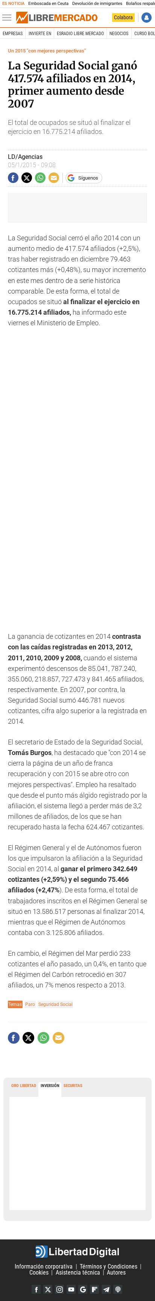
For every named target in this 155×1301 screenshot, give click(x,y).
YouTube (71, 1289)
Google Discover (82, 1289)
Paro (30, 1004)
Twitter (47, 1289)
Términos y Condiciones (108, 1266)
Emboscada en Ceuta (48, 3)
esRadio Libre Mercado (80, 33)
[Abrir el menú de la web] (8, 17)
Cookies (39, 1272)
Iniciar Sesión (146, 17)
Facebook (36, 1289)
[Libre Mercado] (57, 18)
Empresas (13, 33)
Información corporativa (44, 1266)
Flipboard (94, 1289)
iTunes (117, 1289)
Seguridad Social (55, 1004)
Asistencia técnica (78, 1272)
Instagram (59, 1289)
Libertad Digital (77, 1252)
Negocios (118, 33)
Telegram (106, 1289)
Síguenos (88, 177)
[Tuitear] (26, 177)
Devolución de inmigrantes (97, 3)
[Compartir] (13, 177)
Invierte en (40, 33)
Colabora (123, 17)
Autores (116, 1272)
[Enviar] (40, 177)
